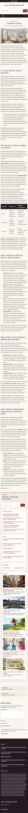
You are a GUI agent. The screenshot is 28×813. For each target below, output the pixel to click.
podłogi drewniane (23, 788)
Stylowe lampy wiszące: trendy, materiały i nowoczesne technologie (13, 530)
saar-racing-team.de (14, 4)
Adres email (4, 723)
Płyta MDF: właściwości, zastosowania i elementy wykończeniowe (12, 518)
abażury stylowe (3, 773)
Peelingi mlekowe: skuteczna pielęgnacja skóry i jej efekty (13, 557)
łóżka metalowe (6, 795)
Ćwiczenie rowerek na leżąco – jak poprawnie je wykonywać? (12, 765)
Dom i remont (6, 567)
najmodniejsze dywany (5, 788)
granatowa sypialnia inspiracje (8, 781)
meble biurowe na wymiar (19, 785)
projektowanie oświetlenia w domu (7, 792)
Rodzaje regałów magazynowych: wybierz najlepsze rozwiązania (13, 522)
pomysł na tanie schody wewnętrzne (16, 789)
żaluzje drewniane (12, 795)
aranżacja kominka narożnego (11, 773)
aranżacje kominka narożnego (6, 775)
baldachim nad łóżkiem (15, 775)
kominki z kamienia (7, 783)
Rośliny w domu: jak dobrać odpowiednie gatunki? (13, 672)
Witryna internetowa (6, 725)
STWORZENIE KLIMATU (7, 688)
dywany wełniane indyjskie (12, 779)
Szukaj (25, 10)
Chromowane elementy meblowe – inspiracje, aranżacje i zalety (11, 526)
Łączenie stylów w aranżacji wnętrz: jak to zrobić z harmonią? (13, 760)
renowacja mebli (15, 792)
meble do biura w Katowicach (11, 786)
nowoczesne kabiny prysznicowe (14, 788)
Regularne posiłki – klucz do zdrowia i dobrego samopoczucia (12, 544)
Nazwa (3, 720)
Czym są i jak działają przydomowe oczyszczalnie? (11, 611)
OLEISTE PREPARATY (8, 548)
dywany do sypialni (4, 779)
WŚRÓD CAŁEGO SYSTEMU (8, 694)
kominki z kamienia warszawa (15, 783)
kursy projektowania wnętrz (8, 785)
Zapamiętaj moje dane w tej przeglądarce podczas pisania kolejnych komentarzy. (14, 730)
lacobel (14, 785)
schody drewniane (7, 793)
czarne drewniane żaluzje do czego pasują (11, 776)
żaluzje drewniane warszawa (20, 795)
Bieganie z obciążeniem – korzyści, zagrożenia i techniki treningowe (11, 632)
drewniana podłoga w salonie (12, 778)
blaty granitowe (21, 775)
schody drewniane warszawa (15, 793)
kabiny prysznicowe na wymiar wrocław (14, 782)
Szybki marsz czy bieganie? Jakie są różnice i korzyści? (14, 539)
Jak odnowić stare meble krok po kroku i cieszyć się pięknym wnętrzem (13, 752)
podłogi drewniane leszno (5, 789)
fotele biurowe (19, 779)
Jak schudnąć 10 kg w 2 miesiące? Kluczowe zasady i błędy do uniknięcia (13, 652)
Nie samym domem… (20, 567)
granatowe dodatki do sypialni (18, 781)
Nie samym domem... (14, 21)
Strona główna (14, 1)
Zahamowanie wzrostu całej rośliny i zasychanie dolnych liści (12, 552)
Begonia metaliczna (6, 756)
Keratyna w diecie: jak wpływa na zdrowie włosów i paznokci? (13, 748)
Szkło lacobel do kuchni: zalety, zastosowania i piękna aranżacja (11, 514)
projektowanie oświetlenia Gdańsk (18, 791)
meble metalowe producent (21, 786)
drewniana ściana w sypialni (22, 778)
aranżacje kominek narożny (21, 773)
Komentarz (4, 709)
